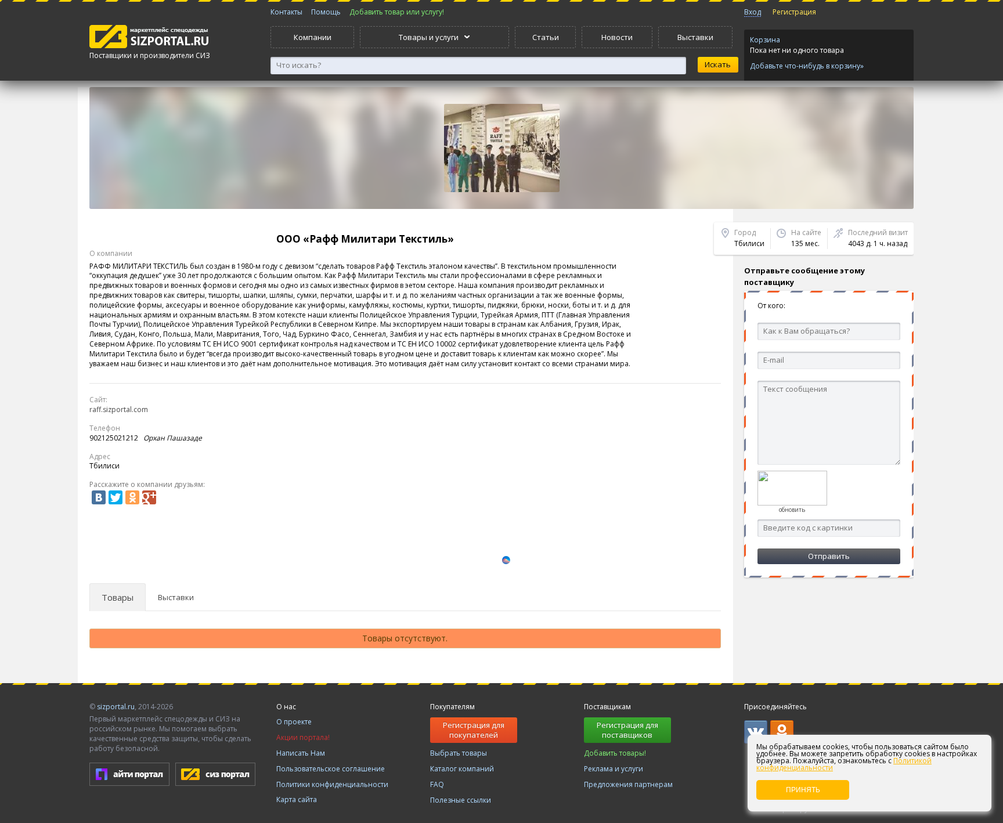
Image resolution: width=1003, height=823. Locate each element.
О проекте (294, 722)
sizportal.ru (116, 707)
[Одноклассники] (132, 497)
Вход (752, 12)
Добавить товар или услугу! (396, 12)
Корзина (765, 40)
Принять (803, 790)
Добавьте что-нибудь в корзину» (807, 66)
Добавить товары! (615, 753)
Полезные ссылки (460, 800)
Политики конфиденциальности (332, 784)
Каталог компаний (462, 769)
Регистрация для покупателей (473, 730)
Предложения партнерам (628, 784)
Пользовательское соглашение (330, 769)
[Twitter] (115, 497)
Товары (118, 597)
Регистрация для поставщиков (627, 730)
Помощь (326, 12)
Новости (617, 37)
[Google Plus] (149, 497)
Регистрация (794, 12)
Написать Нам (300, 753)
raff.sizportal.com (118, 409)
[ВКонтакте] (99, 497)
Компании (312, 37)
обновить (792, 510)
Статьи (545, 37)
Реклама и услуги (613, 769)
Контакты (286, 12)
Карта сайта (296, 799)
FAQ (437, 784)
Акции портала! (303, 737)
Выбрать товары (458, 753)
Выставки (695, 37)
